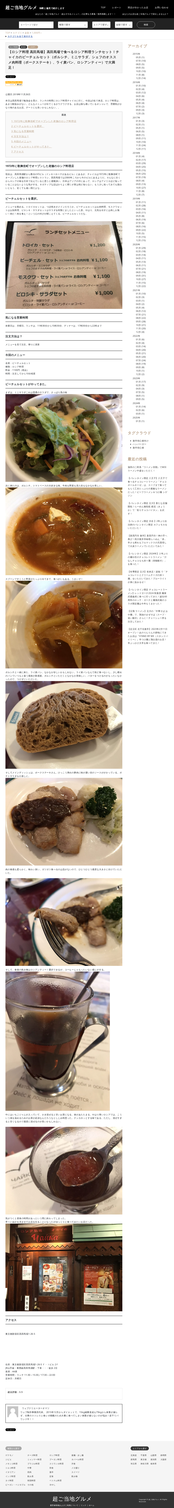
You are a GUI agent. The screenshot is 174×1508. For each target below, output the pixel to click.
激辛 (51, 1472)
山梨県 (154, 1455)
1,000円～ (37, 32)
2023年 (136, 378)
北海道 (134, 1455)
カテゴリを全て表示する (20, 36)
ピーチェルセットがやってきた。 (31, 146)
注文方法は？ (20, 136)
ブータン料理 (55, 1459)
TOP (103, 7)
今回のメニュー (21, 141)
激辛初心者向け (141, 440)
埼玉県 (134, 1463)
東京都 (144, 1459)
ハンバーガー (139, 444)
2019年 (136, 198)
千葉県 (144, 1455)
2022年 (136, 335)
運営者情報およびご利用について (64, 1505)
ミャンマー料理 (34, 1459)
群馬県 (134, 1459)
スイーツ (76, 1472)
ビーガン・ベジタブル (15, 1484)
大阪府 (164, 1459)
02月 (138, 89)
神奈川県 (145, 1463)
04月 (138, 96)
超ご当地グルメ (34, 7)
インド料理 (10, 1476)
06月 (138, 103)
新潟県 (154, 1459)
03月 (138, 92)
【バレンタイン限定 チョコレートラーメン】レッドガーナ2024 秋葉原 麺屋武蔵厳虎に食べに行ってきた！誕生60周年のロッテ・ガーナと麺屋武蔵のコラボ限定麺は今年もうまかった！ (147, 596)
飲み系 (30, 1476)
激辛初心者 (138, 447)
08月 (138, 64)
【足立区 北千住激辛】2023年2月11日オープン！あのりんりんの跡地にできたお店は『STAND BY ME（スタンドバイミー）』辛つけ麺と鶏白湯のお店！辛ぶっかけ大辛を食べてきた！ (148, 636)
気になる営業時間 (22, 131)
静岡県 (164, 1455)
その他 (30, 1484)
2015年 (136, 53)
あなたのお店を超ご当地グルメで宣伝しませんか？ (145, 14)
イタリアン (10, 1472)
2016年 (136, 82)
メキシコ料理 (11, 1463)
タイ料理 (9, 1480)
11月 (138, 74)
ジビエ (8, 1459)
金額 (27, 32)
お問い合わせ (162, 7)
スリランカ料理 (56, 1463)
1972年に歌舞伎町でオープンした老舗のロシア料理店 (43, 121)
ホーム (91, 1505)
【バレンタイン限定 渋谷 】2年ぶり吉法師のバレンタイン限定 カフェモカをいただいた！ (147, 524)
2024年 (136, 403)
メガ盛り (76, 1468)
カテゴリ (17, 32)
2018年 (136, 152)
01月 (138, 85)
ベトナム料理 (55, 1480)
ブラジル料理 (33, 1463)
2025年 (136, 417)
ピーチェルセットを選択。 (27, 126)
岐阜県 (154, 1463)
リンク (83, 1505)
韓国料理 (31, 1480)
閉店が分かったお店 (138, 7)
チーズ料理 (32, 1455)
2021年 (136, 290)
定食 (51, 1476)
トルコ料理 (10, 1468)
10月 (138, 71)
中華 (29, 1468)
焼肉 (29, 1472)
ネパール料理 (78, 1459)
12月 (138, 78)
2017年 (136, 117)
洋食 (74, 1463)
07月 (138, 60)
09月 (138, 67)
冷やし (52, 1484)
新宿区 (23, 47)
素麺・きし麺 (78, 1455)
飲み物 (74, 1476)
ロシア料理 (14, 47)
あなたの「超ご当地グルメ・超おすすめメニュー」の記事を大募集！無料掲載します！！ (75, 14)
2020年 (136, 244)
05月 (138, 57)
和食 (51, 1468)
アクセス (17, 151)
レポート (116, 7)
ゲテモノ (9, 1455)
